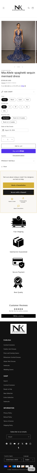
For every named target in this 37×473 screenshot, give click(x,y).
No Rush (6, 118)
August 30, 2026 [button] (10, 130)
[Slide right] (22, 67)
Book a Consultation (18, 185)
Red (27, 99)
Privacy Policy (8, 413)
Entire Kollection (8, 397)
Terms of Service (9, 421)
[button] (4, 8)
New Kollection (8, 393)
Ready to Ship (8, 389)
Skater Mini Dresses (10, 361)
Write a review (18, 316)
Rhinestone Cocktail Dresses (12, 357)
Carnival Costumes (9, 345)
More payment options (18, 155)
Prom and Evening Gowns (11, 353)
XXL (4, 111)
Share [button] (5, 166)
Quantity (3, 136)
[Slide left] (15, 67)
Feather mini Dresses (10, 349)
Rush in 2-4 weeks (19, 118)
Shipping (3, 82)
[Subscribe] (28, 437)
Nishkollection (15, 469)
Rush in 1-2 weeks (9, 122)
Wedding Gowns (8, 369)
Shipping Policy (8, 425)
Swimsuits (7, 365)
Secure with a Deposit (18, 192)
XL (27, 107)
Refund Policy (8, 417)
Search (6, 381)
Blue (4, 99)
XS (4, 107)
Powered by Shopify (24, 469)
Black (12, 99)
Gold (20, 99)
